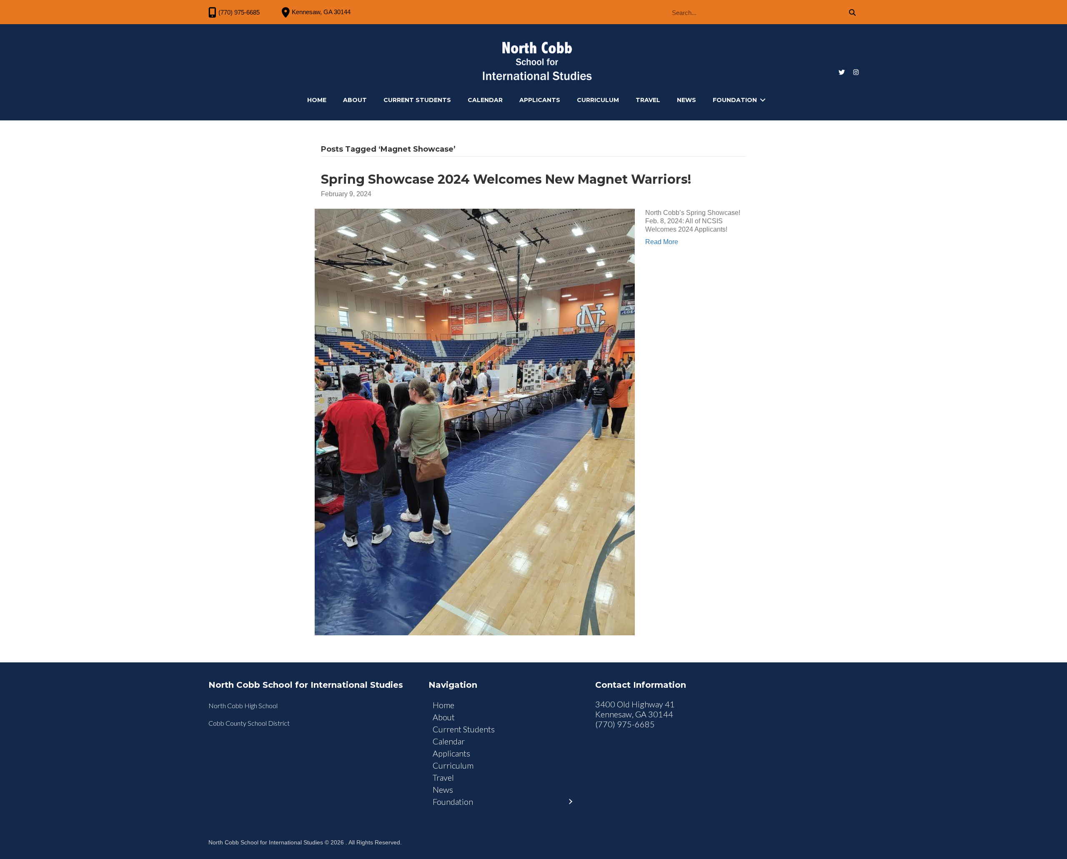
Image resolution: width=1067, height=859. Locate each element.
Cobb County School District (249, 723)
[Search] (852, 13)
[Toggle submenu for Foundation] (763, 100)
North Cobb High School (243, 705)
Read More (661, 241)
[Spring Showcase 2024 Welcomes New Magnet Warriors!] (475, 421)
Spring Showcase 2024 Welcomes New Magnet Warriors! (506, 179)
